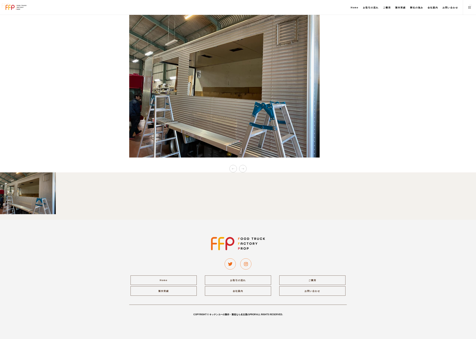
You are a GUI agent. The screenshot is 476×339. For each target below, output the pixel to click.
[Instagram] (245, 264)
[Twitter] (230, 264)
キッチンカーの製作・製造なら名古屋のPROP (232, 314)
